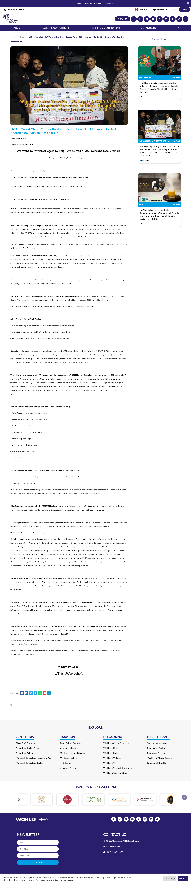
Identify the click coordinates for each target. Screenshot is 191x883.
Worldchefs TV (109, 762)
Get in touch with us (113, 846)
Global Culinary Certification (71, 743)
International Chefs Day (157, 762)
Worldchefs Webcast (112, 757)
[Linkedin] (147, 19)
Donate (184, 9)
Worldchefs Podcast (111, 752)
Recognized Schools (68, 748)
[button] (22, 693)
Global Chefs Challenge (25, 743)
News (21, 37)
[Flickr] (173, 19)
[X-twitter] (160, 19)
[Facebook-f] (134, 19)
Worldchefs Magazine (112, 748)
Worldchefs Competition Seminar (29, 762)
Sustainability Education (157, 743)
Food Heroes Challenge (157, 748)
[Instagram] (140, 19)
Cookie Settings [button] (170, 878)
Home (12, 37)
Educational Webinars (68, 767)
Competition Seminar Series (27, 748)
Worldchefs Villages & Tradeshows (117, 767)
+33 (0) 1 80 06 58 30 (114, 851)
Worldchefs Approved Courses (72, 752)
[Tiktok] (179, 19)
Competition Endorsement (27, 752)
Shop (175, 9)
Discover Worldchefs (15, 9)
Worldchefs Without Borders (159, 757)
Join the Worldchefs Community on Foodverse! (95, 3)
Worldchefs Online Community (116, 743)
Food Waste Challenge (156, 752)
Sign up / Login (158, 9)
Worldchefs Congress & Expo (115, 772)
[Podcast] (166, 19)
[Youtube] (153, 19)
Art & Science (65, 762)
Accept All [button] (182, 878)
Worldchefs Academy (68, 757)
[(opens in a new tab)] (31, 799)
